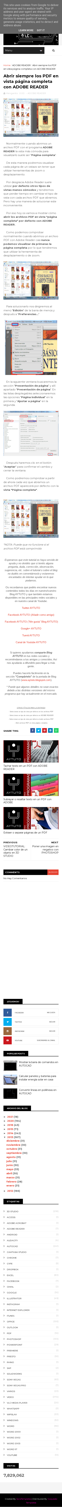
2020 (10, 1120)
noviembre (13, 1144)
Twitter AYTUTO (31, 607)
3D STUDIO (12, 1211)
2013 (10, 1137)
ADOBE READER (21, 65)
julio (9, 1161)
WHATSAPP (13, 1408)
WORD (10, 1426)
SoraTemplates (23, 1499)
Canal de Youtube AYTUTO (31, 642)
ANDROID (12, 1234)
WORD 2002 (13, 1437)
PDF (9, 1333)
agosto (11, 1157)
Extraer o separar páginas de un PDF (25, 832)
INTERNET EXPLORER (18, 1310)
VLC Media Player (17, 1402)
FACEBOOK (19, 1013)
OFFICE (11, 1321)
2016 (10, 1125)
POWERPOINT (14, 1344)
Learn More (26, 30)
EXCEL (10, 1275)
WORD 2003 (13, 1443)
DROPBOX (12, 1269)
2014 (10, 1133)
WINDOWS (12, 1420)
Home (7, 65)
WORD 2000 (14, 1431)
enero (10, 1185)
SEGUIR (52, 1022)
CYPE (10, 1263)
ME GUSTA (51, 1012)
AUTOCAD (12, 1246)
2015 (10, 1129)
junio (10, 1165)
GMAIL (10, 1286)
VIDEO (10, 1397)
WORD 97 (12, 1449)
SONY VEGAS (13, 1379)
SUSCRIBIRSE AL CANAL (46, 1040)
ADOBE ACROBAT (16, 1223)
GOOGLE (12, 1292)
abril (9, 1173)
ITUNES (10, 1315)
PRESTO (11, 1356)
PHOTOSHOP (14, 1339)
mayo (10, 1169)
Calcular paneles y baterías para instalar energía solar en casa (37, 1078)
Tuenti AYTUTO (31, 635)
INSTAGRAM (19, 1031)
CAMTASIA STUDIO (17, 1252)
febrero (11, 1181)
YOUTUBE (18, 1040)
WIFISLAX (12, 1414)
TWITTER (18, 1022)
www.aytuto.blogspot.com (36, 680)
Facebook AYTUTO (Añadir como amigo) (31, 614)
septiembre (14, 1153)
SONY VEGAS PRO (16, 1385)
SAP (9, 1368)
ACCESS (11, 1217)
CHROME (12, 1257)
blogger (53, 872)
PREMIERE (12, 1350)
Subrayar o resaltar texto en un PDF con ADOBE (27, 801)
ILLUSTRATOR (14, 1298)
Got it (41, 30)
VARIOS (11, 1391)
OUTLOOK (12, 1327)
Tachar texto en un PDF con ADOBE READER (25, 767)
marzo (10, 1177)
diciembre (13, 1140)
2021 (10, 1116)
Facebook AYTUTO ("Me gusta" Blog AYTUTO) (31, 621)
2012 (10, 1190)
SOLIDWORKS (14, 1373)
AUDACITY (12, 1240)
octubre (12, 1148)
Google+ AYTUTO (31, 628)
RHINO (10, 1362)
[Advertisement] (31, 963)
